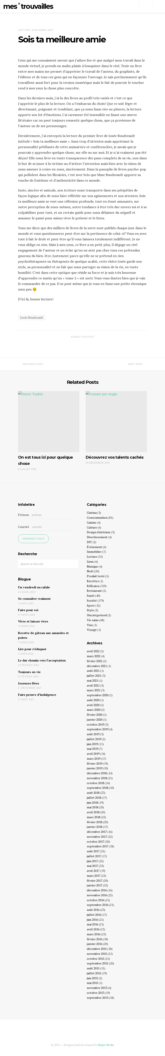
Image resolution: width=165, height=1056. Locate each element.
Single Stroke (106, 1045)
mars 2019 (93, 758)
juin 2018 (92, 802)
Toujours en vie (29, 672)
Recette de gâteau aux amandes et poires (43, 635)
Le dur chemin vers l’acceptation (42, 660)
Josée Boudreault (31, 317)
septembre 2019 (97, 729)
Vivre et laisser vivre (33, 621)
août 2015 (93, 968)
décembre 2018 (97, 773)
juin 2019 (92, 744)
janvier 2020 (94, 719)
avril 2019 (93, 754)
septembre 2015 (97, 963)
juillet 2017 (94, 856)
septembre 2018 (97, 788)
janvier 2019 (94, 768)
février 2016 (94, 939)
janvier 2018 (94, 827)
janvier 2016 (94, 944)
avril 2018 (93, 812)
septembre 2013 (97, 998)
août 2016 (93, 910)
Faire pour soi (28, 610)
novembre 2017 (97, 837)
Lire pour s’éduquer (32, 649)
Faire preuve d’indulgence (37, 695)
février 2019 (94, 763)
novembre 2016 (97, 895)
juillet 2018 (94, 797)
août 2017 (93, 851)
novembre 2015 (97, 954)
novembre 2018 (97, 778)
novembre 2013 (97, 988)
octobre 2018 (95, 783)
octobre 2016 (95, 900)
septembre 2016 (97, 905)
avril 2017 (93, 871)
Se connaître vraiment (34, 599)
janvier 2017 (94, 885)
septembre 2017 (97, 846)
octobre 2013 (95, 993)
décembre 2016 (97, 890)
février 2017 (94, 880)
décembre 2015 (97, 949)
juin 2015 (92, 978)
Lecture (24, 30)
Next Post (135, 364)
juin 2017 (92, 861)
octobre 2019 (95, 724)
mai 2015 (92, 983)
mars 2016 (93, 934)
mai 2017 (92, 866)
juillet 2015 (94, 973)
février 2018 (94, 822)
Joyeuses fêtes (28, 683)
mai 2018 (92, 807)
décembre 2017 (97, 832)
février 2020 (94, 715)
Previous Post (32, 364)
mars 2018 (93, 817)
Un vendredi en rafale (34, 587)
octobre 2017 (95, 841)
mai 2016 (92, 924)
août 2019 (93, 734)
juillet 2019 (94, 739)
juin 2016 (92, 919)
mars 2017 (93, 876)
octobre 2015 (95, 959)
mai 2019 (92, 749)
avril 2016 (93, 929)
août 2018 (93, 793)
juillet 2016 (94, 915)
